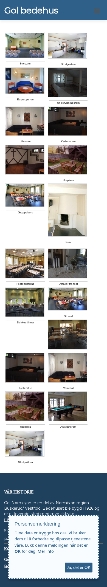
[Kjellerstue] (24, 368)
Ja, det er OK (79, 567)
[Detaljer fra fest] (67, 263)
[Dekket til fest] (24, 302)
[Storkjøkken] (67, 45)
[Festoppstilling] (24, 263)
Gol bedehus (31, 10)
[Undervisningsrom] (67, 82)
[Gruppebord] (24, 195)
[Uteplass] (67, 160)
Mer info (46, 551)
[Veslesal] (67, 368)
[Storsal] (67, 299)
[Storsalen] (24, 45)
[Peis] (67, 210)
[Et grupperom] (24, 80)
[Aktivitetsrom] (67, 406)
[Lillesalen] (24, 121)
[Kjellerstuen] (67, 121)
